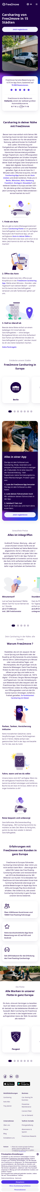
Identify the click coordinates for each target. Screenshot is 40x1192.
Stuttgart (18, 183)
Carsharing (7, 1097)
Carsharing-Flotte (15, 228)
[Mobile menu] (36, 4)
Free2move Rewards (29, 1136)
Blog (5, 1134)
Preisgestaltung (27, 1125)
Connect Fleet (26, 1111)
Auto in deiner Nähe (21, 236)
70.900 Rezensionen (20, 85)
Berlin (8, 180)
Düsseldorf (27, 183)
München (16, 180)
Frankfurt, (9, 183)
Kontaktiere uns (9, 1138)
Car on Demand (27, 1115)
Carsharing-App (12, 175)
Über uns (6, 1125)
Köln (23, 180)
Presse (5, 1129)
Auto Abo (6, 1102)
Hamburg (30, 180)
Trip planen (7, 1106)
